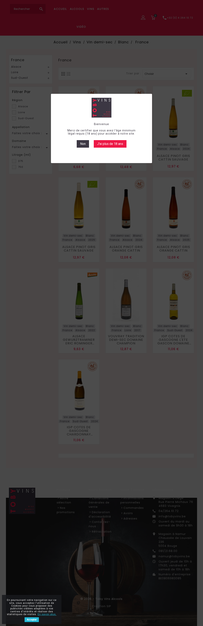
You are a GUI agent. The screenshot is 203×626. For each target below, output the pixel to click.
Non (83, 144)
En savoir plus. (47, 614)
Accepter (32, 619)
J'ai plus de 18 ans (110, 144)
